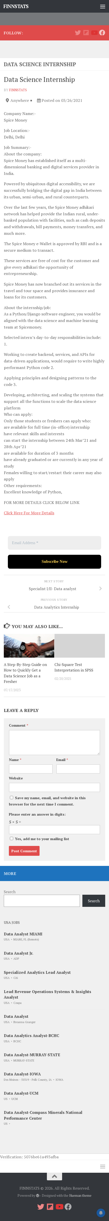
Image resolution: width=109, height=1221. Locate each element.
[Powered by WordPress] (37, 1195)
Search (9, 891)
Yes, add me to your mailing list (41, 838)
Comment (18, 725)
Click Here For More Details (29, 513)
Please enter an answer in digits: (37, 814)
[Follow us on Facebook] (102, 33)
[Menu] (102, 6)
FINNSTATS (16, 6)
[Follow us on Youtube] (94, 33)
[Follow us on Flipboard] (86, 33)
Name (15, 759)
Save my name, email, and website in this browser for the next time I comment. (47, 801)
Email (62, 759)
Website (16, 778)
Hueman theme (80, 1195)
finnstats (18, 90)
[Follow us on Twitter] (78, 33)
